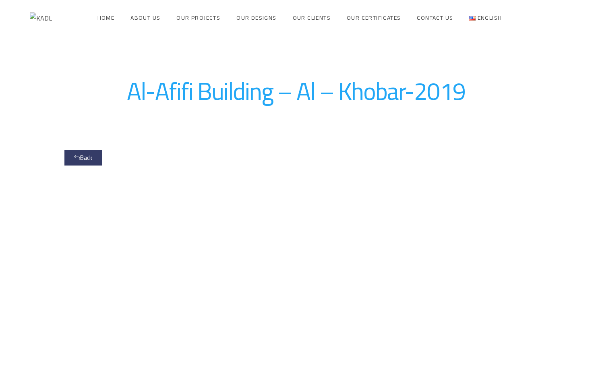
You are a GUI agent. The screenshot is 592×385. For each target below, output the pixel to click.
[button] (83, 158)
